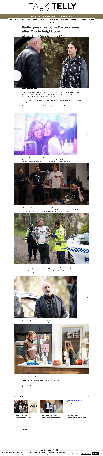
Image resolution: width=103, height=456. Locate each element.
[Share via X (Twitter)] (26, 386)
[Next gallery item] (87, 133)
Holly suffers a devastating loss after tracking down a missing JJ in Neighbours (77, 416)
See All (87, 396)
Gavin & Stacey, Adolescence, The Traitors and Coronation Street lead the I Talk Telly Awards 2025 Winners (25, 416)
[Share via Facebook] (22, 386)
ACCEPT (95, 453)
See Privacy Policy (60, 454)
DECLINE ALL (86, 453)
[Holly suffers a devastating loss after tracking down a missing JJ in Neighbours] (77, 406)
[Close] (101, 453)
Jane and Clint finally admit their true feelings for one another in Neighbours (51, 416)
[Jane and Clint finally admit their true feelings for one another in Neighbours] (51, 406)
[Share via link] (30, 386)
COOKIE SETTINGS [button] (74, 453)
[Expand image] (45, 134)
